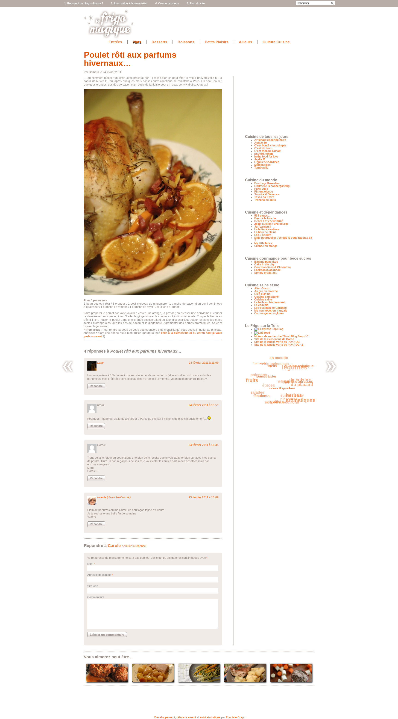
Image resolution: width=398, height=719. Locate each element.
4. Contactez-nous (167, 3)
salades (256, 387)
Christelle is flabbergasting (272, 186)
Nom (90, 563)
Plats (136, 42)
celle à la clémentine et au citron (183, 333)
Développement (164, 717)
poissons (260, 370)
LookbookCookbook (267, 270)
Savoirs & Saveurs (266, 194)
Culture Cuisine (276, 42)
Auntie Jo (260, 142)
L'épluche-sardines (266, 162)
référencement (186, 717)
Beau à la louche (265, 218)
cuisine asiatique (294, 372)
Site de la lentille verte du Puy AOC (277, 342)
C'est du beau (263, 148)
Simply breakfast (265, 272)
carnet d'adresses (297, 387)
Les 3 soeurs (262, 235)
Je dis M (259, 159)
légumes (297, 368)
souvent (96, 336)
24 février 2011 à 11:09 (204, 362)
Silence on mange (266, 246)
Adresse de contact (99, 574)
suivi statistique (210, 717)
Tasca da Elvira (264, 197)
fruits (252, 377)
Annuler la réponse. (134, 546)
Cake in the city (264, 264)
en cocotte (282, 359)
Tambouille (261, 167)
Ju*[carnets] (262, 226)
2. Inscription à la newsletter (129, 3)
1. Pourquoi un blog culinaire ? (83, 3)
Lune (100, 362)
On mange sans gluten (269, 313)
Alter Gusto (261, 288)
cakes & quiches (279, 392)
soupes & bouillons (279, 399)
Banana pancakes (266, 261)
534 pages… (262, 215)
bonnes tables (266, 377)
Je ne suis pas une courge (271, 224)
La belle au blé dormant (269, 302)
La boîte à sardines (266, 229)
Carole (114, 545)
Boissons (186, 42)
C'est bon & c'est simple (270, 145)
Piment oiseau (263, 191)
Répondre (96, 386)
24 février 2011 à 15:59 (204, 405)
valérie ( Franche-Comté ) (114, 497)
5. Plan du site (196, 3)
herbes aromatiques (297, 401)
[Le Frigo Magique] (109, 37)
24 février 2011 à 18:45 (204, 445)
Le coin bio (261, 305)
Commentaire (95, 597)
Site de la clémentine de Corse (274, 339)
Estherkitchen (263, 153)
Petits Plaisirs (216, 42)
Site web (92, 586)
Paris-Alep (261, 188)
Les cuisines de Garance (270, 307)
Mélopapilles (262, 164)
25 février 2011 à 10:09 (204, 497)
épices (269, 380)
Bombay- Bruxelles (267, 183)
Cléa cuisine (262, 294)
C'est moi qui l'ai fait (267, 151)
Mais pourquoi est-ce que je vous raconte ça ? (283, 239)
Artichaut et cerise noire (270, 140)
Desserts (159, 42)
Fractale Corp (235, 717)
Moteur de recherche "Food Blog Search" (281, 336)
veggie (286, 379)
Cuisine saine (263, 299)
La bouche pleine (265, 232)
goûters (273, 403)
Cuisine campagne (266, 296)
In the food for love (266, 156)
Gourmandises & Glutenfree (272, 267)
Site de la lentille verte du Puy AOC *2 (278, 344)
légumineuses (280, 361)
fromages (262, 361)
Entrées (115, 42)
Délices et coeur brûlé (268, 221)
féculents (259, 394)
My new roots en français (270, 310)
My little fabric (263, 243)
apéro (273, 369)
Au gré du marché (266, 291)
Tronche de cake (265, 200)
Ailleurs (245, 42)
